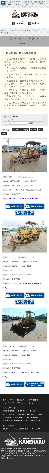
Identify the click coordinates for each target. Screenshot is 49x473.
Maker (33, 130)
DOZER (32, 411)
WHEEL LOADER (8, 414)
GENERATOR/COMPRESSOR (12, 421)
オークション (8, 426)
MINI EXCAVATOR (8, 411)
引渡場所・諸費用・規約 (20, 429)
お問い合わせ (33, 400)
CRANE (40, 414)
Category (25, 130)
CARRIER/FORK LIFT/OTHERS (13, 417)
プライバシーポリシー (26, 403)
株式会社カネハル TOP (10, 30)
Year (40, 130)
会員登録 (5, 429)
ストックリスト (31, 30)
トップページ (8, 400)
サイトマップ (8, 403)
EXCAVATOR (22, 411)
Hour (4, 133)
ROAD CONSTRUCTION (26, 414)
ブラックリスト (37, 429)
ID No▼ (15, 130)
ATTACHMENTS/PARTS (34, 421)
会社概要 (20, 400)
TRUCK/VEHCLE (32, 417)
